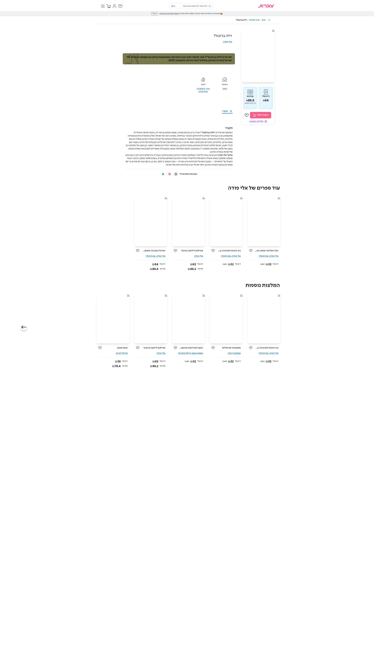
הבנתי (154, 14)
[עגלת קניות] (108, 6)
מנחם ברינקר (234, 353)
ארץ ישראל (254, 20)
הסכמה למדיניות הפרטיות (169, 14)
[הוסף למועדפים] (246, 115)
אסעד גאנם (197, 353)
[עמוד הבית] (269, 20)
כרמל (225, 88)
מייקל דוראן (122, 353)
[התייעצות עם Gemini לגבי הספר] (163, 174)
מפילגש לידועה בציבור (192, 250)
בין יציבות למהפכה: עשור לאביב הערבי (229, 250)
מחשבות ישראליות (231, 347)
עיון (263, 20)
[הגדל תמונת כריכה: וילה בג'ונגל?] (258, 55)
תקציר (225, 111)
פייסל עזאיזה (184, 353)
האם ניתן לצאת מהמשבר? (191, 347)
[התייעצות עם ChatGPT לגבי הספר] (175, 174)
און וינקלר (264, 256)
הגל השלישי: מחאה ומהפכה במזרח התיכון (266, 250)
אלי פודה (227, 41)
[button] (103, 6)
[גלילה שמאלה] (23, 327)
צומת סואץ (122, 347)
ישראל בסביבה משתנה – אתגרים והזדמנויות (153, 250)
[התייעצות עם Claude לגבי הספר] (169, 174)
